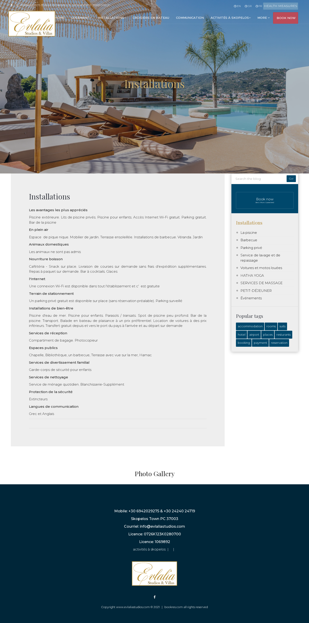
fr (260, 6)
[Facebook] (13, 5)
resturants (283, 334)
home (59, 17)
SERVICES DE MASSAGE (261, 283)
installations (111, 17)
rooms (271, 326)
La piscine (248, 232)
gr (249, 6)
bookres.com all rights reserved (186, 607)
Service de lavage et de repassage (260, 257)
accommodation (250, 326)
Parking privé (251, 248)
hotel (241, 334)
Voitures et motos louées (261, 268)
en (238, 6)
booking (244, 342)
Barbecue (248, 240)
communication (190, 17)
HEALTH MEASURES (280, 6)
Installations (249, 222)
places (268, 334)
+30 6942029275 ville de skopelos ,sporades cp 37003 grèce (64, 5)
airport (254, 334)
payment (260, 342)
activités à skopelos (230, 17)
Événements (251, 298)
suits (282, 326)
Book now (264, 200)
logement (80, 17)
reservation (279, 342)
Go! (291, 178)
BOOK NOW (286, 18)
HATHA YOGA (252, 275)
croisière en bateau (151, 17)
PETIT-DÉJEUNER (256, 290)
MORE (262, 17)
